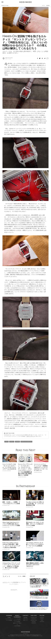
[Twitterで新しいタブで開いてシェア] (39, 58)
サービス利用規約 (9, 620)
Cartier (6, 441)
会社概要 (9, 617)
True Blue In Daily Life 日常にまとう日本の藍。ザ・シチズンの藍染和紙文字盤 (35, 503)
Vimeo (42, 620)
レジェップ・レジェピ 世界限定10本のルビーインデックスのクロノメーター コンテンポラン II (41, 467)
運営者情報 (25, 617)
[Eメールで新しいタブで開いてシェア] (44, 58)
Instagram (42, 621)
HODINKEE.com (34, 617)
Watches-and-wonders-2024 (26, 441)
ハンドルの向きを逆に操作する (31, 226)
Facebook (42, 617)
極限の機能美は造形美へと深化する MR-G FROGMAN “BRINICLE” (35, 564)
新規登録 (48, 5)
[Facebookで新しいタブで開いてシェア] (37, 58)
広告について (25, 620)
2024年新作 (17, 441)
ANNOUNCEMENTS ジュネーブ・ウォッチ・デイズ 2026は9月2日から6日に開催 (39, 597)
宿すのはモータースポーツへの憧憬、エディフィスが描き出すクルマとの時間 (35, 524)
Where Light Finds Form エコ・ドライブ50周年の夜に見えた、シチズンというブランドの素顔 (11, 524)
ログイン (43, 5)
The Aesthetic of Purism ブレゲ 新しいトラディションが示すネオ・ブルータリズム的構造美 (35, 544)
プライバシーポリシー (17, 620)
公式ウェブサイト (30, 436)
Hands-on (12, 441)
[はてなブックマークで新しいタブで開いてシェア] (42, 58)
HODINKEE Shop (34, 620)
